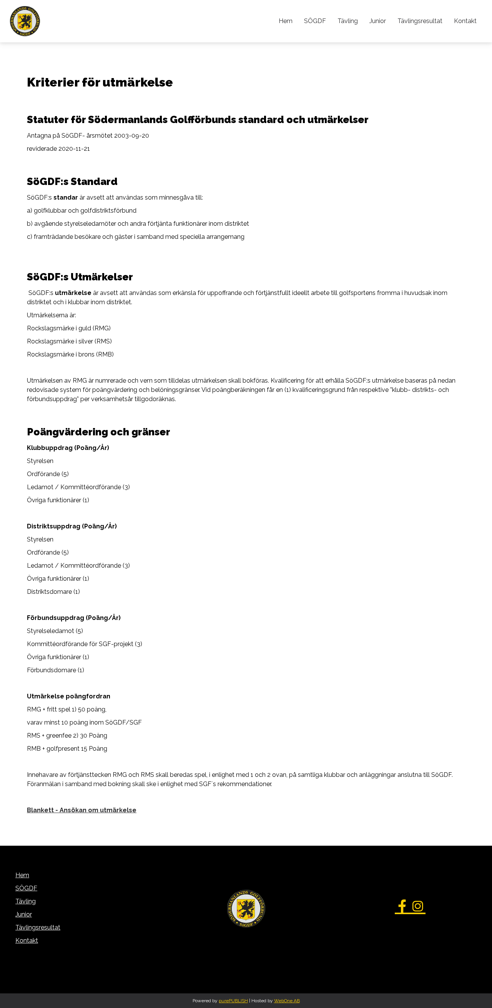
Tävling (347, 21)
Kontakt (465, 21)
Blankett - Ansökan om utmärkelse (81, 810)
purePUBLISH (233, 1000)
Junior (377, 21)
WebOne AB (287, 1000)
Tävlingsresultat (419, 21)
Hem (286, 21)
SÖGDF (315, 21)
